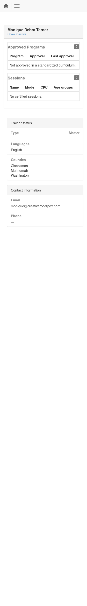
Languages (20, 143)
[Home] (6, 6)
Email (15, 200)
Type (15, 132)
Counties (18, 159)
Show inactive (16, 34)
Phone (16, 215)
